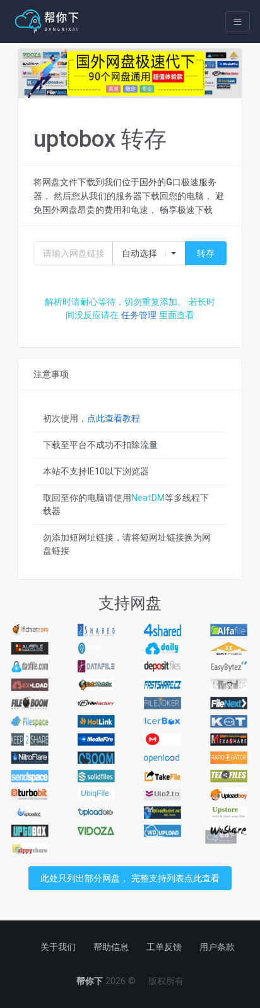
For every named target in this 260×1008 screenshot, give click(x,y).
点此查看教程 (113, 418)
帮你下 (89, 981)
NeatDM (148, 498)
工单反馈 (164, 947)
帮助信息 (111, 947)
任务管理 (139, 315)
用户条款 (217, 947)
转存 (206, 253)
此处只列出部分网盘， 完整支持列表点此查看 (130, 878)
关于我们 (58, 947)
